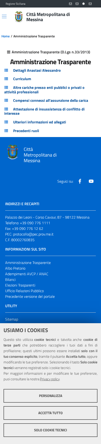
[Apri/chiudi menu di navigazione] (4, 16)
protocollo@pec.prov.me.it (33, 234)
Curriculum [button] (22, 79)
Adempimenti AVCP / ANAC (26, 274)
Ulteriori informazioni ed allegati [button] (39, 122)
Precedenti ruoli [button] (26, 131)
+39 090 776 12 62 (27, 228)
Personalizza (50, 395)
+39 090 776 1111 (35, 223)
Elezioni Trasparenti (20, 285)
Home (5, 36)
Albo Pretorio (15, 268)
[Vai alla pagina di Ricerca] (92, 17)
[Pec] (90, 4)
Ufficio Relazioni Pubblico (24, 291)
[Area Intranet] (83, 4)
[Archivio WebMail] (77, 4)
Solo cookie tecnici (50, 430)
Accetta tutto (50, 413)
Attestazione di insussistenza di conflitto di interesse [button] (44, 111)
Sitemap (11, 319)
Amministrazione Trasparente (28, 262)
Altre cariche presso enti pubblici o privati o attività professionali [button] (44, 90)
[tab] (50, 70)
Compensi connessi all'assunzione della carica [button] (50, 100)
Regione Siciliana (15, 4)
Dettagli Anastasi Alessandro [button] (37, 70)
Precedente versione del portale (30, 296)
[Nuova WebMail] (70, 4)
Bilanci (10, 279)
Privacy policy (49, 379)
